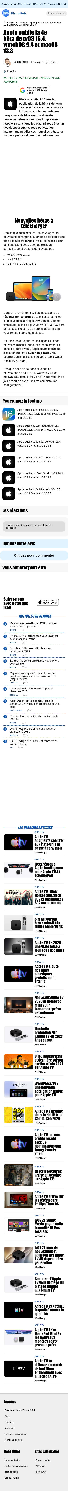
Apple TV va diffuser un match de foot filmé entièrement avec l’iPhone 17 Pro (48, 1368)
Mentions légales (13, 1440)
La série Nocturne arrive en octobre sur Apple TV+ (48, 1175)
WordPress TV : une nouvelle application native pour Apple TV (49, 1089)
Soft (18, 13)
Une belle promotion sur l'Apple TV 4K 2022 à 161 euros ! (49, 1034)
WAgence (40, 1466)
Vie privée (10, 1428)
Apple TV (13, 22)
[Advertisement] (34, 177)
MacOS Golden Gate (57, 4)
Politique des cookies (15, 1433)
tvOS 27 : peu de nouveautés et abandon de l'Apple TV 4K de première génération (49, 1255)
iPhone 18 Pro (31, 4)
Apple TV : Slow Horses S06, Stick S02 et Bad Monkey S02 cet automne (49, 897)
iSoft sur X (41, 1471)
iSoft (7, 1416)
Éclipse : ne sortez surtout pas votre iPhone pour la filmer (34, 662)
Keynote (5, 4)
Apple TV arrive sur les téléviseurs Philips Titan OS (49, 1200)
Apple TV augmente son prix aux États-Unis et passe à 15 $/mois (49, 842)
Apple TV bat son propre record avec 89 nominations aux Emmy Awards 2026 (48, 1144)
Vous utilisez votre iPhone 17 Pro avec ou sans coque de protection (33, 625)
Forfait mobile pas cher (16, 1466)
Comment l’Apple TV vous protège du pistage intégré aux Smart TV (49, 1284)
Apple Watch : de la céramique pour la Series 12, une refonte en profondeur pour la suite (34, 703)
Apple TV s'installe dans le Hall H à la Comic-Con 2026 (49, 1115)
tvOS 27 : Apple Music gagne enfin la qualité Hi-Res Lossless (49, 1225)
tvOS (56, 78)
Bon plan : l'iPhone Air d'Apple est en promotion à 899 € (30, 650)
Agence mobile (43, 1460)
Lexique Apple (12, 1477)
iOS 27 (43, 4)
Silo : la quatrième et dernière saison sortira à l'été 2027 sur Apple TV (49, 1061)
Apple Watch (29, 78)
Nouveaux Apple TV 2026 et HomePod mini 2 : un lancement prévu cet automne (49, 1005)
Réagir (53, 62)
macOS (45, 78)
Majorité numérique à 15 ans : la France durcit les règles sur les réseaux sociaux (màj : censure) (33, 676)
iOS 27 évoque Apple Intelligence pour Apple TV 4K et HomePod (49, 869)
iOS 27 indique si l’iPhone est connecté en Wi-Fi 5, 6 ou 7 (33, 743)
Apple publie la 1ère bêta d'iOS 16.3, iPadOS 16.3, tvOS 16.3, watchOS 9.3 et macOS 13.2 (41, 429)
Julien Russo (21, 62)
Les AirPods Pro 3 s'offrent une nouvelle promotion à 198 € (32, 730)
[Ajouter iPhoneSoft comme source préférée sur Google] (34, 90)
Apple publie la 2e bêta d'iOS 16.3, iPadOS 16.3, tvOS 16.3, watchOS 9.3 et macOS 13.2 (41, 413)
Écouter (11, 71)
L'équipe (9, 1422)
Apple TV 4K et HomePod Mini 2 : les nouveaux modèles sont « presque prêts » (48, 1337)
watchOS (11, 81)
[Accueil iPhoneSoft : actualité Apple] (4, 22)
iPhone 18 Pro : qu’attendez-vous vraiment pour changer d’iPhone (34, 637)
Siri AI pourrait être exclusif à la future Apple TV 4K (49, 922)
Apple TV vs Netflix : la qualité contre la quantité (49, 1310)
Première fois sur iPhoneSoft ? (20, 1410)
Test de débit (11, 1471)
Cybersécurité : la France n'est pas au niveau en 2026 (31, 690)
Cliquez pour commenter (34, 555)
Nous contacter (12, 1460)
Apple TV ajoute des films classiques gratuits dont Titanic (47, 973)
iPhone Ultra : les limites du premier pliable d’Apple (34, 718)
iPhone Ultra (16, 4)
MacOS (24, 22)
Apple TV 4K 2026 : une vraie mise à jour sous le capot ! (49, 946)
